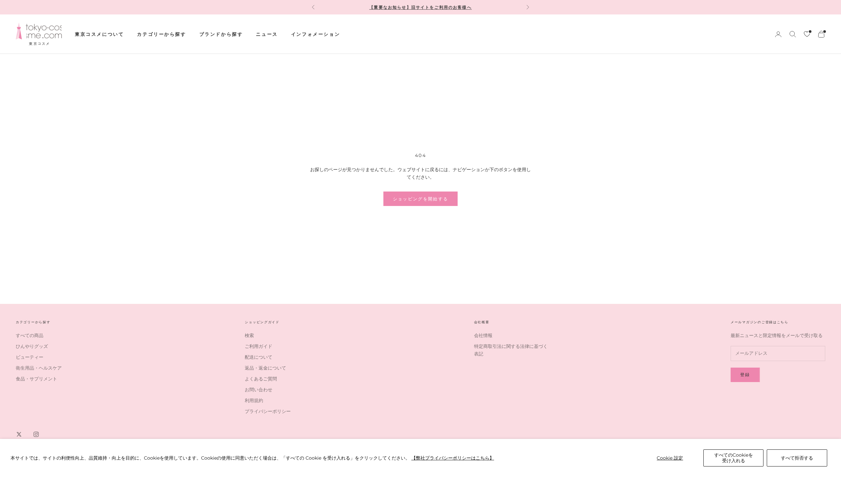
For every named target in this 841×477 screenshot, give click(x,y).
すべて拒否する (797, 458)
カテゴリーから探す (161, 34)
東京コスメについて (99, 34)
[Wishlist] (807, 34)
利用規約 (254, 400)
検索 (249, 335)
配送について (258, 357)
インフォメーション (315, 34)
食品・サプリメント (36, 379)
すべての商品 (29, 335)
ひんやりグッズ (32, 346)
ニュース (267, 34)
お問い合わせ (258, 390)
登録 (745, 374)
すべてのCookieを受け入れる (733, 458)
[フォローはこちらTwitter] (19, 434)
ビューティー (29, 357)
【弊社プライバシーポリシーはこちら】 (452, 458)
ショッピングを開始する (420, 198)
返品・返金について (265, 368)
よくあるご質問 (261, 379)
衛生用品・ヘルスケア (39, 368)
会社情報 (483, 335)
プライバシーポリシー (268, 411)
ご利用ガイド (258, 346)
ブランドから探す (221, 34)
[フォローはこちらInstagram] (36, 434)
